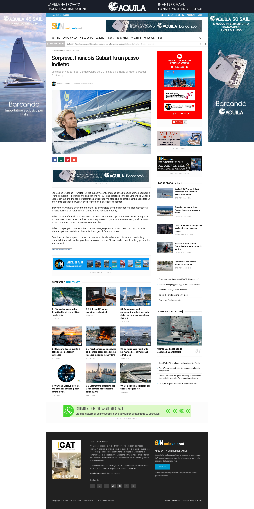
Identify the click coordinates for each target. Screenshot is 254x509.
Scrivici (199, 500)
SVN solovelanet (58, 51)
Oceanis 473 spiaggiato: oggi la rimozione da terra (179, 285)
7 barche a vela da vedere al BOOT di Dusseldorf (179, 279)
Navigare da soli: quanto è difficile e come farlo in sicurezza (66, 352)
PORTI (161, 38)
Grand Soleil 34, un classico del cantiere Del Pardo (179, 363)
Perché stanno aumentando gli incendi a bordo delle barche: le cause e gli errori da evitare (101, 352)
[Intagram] (175, 15)
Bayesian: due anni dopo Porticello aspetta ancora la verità (187, 210)
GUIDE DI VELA (70, 38)
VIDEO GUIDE (86, 38)
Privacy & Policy (188, 500)
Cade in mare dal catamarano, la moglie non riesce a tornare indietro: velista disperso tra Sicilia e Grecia (106, 44)
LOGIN (200, 15)
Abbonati (162, 467)
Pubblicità (176, 500)
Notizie (68, 51)
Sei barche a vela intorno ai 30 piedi (173, 295)
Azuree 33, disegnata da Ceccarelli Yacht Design (169, 350)
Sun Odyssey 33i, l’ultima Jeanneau (173, 290)
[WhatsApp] (172, 15)
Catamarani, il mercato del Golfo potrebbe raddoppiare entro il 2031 (100, 389)
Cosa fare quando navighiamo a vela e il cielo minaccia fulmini (188, 228)
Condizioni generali (98, 473)
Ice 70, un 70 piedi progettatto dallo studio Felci (178, 383)
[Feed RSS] (183, 15)
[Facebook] (165, 15)
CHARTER (136, 38)
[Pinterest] (179, 15)
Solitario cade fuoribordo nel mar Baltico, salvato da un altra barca (134, 352)
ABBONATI (191, 15)
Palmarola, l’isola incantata (170, 300)
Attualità (76, 51)
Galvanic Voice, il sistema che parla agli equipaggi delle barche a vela (65, 389)
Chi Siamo (166, 500)
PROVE (110, 38)
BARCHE (100, 38)
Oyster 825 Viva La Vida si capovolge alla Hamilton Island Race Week (187, 192)
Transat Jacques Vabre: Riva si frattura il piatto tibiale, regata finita (66, 312)
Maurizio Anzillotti (128, 468)
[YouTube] (162, 15)
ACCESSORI (149, 38)
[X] (169, 15)
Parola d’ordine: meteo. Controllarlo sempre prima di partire (188, 246)
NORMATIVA (122, 38)
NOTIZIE (56, 38)
